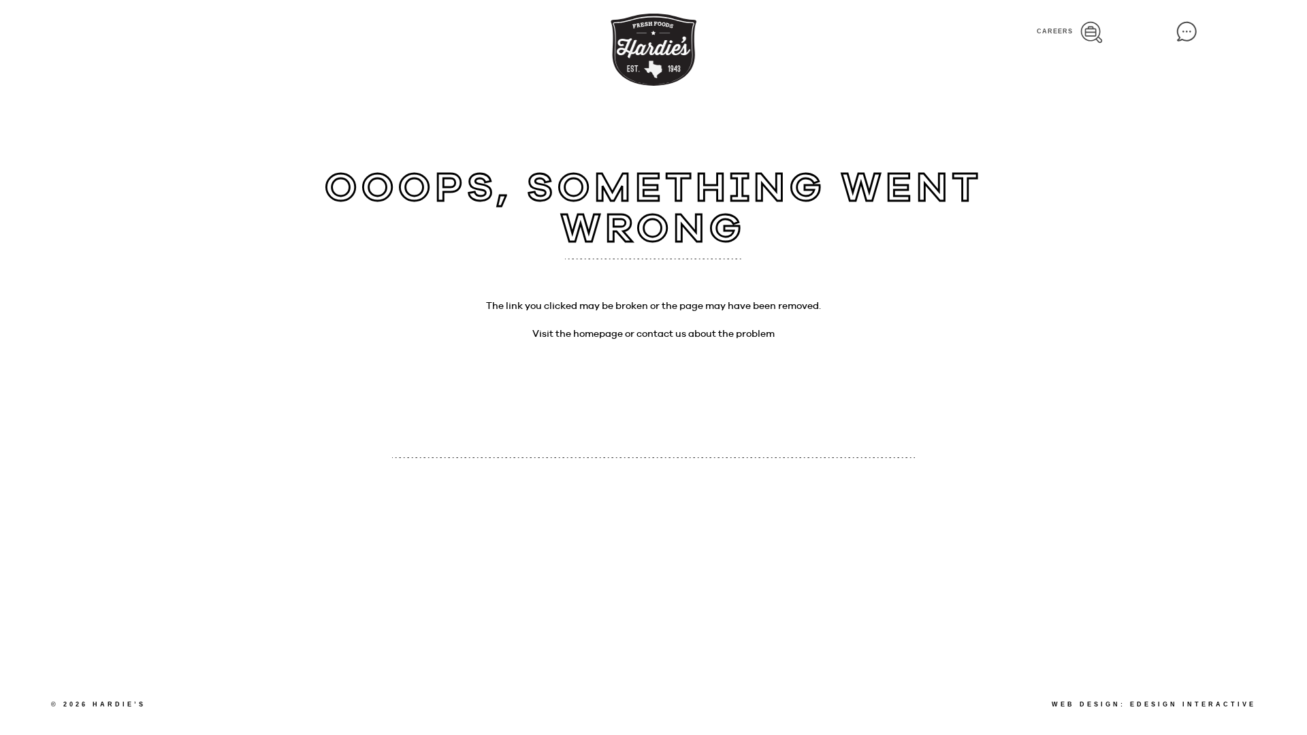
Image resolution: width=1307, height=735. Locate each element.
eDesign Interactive (1193, 704)
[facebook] (232, 36)
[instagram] (253, 36)
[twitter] (277, 37)
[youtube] (300, 36)
